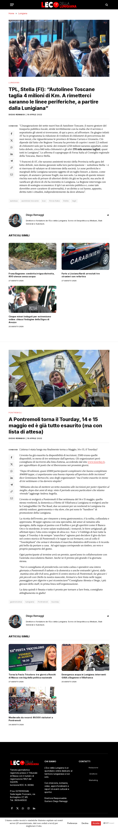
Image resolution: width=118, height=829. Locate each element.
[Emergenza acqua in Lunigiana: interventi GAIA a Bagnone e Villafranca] (85, 657)
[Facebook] (11, 134)
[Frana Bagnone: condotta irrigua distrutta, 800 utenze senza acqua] (32, 256)
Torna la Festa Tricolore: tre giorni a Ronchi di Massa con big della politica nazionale (32, 676)
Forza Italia (54, 201)
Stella (65, 201)
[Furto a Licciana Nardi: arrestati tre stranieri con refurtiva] (85, 256)
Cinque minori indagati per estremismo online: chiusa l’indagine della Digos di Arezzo (30, 319)
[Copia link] (11, 168)
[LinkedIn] (11, 154)
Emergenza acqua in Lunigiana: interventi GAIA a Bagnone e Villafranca (84, 676)
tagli (74, 201)
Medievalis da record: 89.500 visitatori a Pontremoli (31, 719)
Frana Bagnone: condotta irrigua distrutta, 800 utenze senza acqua (32, 275)
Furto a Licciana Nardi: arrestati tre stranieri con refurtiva (81, 275)
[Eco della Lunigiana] (59, 4)
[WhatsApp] (11, 147)
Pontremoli (15, 413)
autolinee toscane (30, 201)
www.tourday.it (96, 461)
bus (44, 201)
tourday (55, 602)
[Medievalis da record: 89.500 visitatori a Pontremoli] (32, 700)
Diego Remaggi (17, 114)
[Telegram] (11, 161)
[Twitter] (11, 140)
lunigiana (29, 602)
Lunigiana (14, 83)
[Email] (11, 174)
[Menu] (12, 4)
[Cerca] (106, 4)
